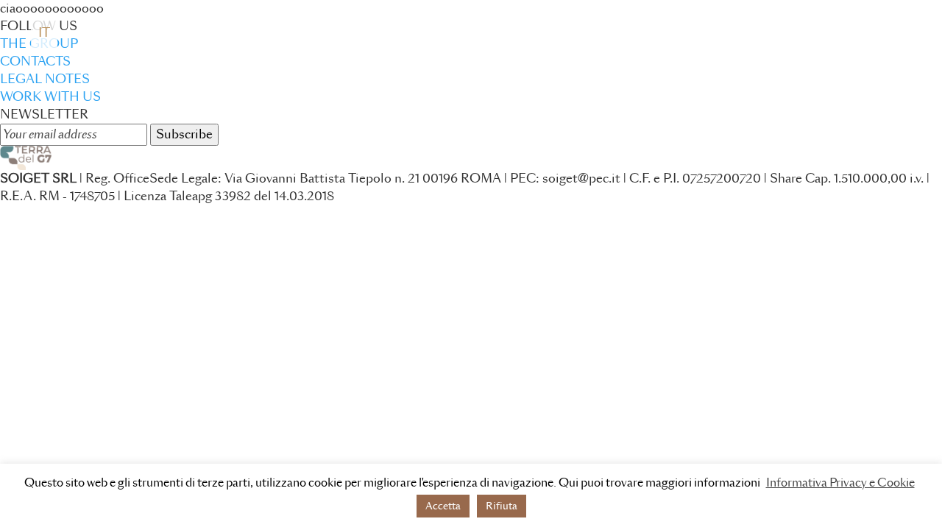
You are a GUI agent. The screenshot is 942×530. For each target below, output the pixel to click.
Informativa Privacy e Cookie (840, 483)
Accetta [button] (443, 506)
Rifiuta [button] (501, 506)
